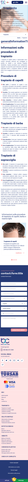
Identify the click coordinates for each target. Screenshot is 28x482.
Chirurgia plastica (8, 447)
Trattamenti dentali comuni (8, 422)
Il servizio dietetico (6, 443)
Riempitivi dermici (5, 430)
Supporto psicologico (6, 441)
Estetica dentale (5, 421)
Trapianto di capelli (6, 408)
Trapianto (24, 37)
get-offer (15, 2)
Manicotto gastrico (6, 440)
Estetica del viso (5, 451)
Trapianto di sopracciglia (7, 409)
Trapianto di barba (5, 411)
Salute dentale (7, 417)
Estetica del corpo (6, 449)
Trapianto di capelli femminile (8, 413)
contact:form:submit (18, 330)
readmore (19, 253)
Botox (2, 428)
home (18, 37)
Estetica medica (7, 426)
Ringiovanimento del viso (7, 432)
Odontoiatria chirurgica (7, 419)
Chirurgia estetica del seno (8, 453)
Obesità (4, 436)
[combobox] (14, 299)
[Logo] (3, 2)
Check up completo (8, 456)
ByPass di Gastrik (5, 438)
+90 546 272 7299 (8, 350)
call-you (7, 480)
